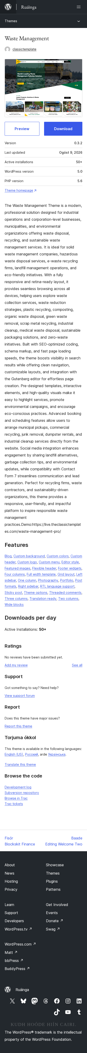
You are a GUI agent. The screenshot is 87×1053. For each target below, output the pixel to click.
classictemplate (24, 49)
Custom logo (27, 562)
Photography (48, 580)
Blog (8, 556)
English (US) (14, 754)
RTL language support (57, 586)
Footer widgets (69, 568)
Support (11, 912)
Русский (31, 754)
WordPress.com (20, 944)
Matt (11, 952)
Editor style (70, 562)
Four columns (15, 574)
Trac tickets (14, 804)
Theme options (35, 592)
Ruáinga (22, 989)
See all (77, 665)
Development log (18, 787)
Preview (22, 128)
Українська (56, 754)
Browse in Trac (16, 798)
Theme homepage (19, 190)
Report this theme (18, 726)
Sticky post (13, 592)
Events (52, 912)
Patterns (53, 889)
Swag (53, 929)
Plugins (52, 881)
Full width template (41, 574)
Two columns (68, 598)
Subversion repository (22, 793)
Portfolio (66, 580)
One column (27, 580)
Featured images (17, 568)
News (9, 873)
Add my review (16, 665)
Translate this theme (20, 764)
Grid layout (66, 574)
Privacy (11, 889)
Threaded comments (65, 592)
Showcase (55, 865)
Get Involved (57, 904)
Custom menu (49, 562)
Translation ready (42, 598)
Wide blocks (14, 604)
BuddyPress (17, 968)
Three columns (16, 598)
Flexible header (44, 568)
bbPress (14, 960)
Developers (14, 920)
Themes (11, 21)
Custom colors (58, 556)
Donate (54, 920)
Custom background (29, 556)
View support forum (20, 696)
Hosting (11, 881)
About (10, 865)
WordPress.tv (18, 929)
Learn (9, 904)
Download (63, 128)
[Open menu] (79, 7)
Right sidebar (28, 586)
